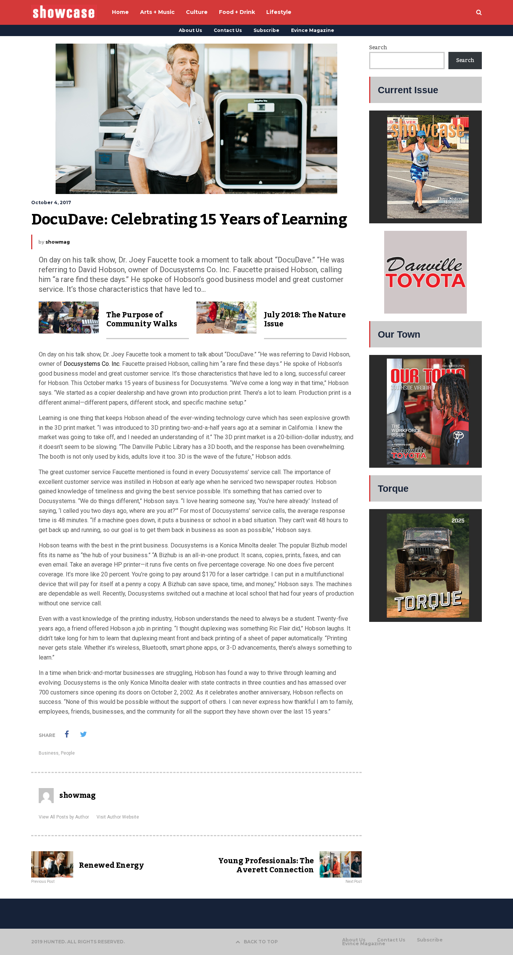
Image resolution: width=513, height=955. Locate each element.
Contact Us (228, 30)
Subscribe (266, 30)
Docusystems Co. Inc (91, 363)
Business (49, 753)
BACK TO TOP (261, 941)
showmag (57, 242)
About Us (190, 30)
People (68, 753)
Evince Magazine (312, 30)
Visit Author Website (118, 817)
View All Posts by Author (64, 817)
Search (378, 47)
